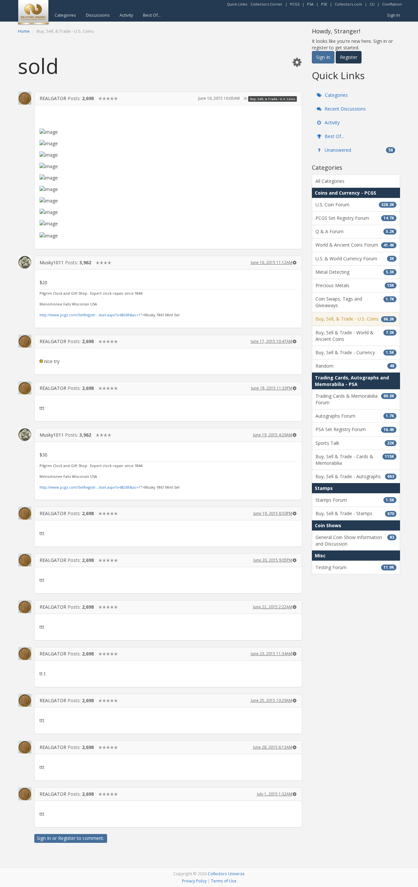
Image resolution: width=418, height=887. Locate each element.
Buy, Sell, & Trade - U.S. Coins (272, 98)
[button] (297, 62)
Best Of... (152, 15)
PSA (310, 4)
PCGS (294, 4)
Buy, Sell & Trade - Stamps (354, 513)
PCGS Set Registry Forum (354, 218)
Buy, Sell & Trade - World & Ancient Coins (354, 335)
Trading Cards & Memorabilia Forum (354, 399)
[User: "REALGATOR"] (24, 98)
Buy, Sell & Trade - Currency (354, 352)
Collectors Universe (226, 873)
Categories (65, 15)
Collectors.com (348, 4)
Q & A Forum (354, 231)
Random (354, 366)
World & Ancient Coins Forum (354, 245)
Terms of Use (223, 880)
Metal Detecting (354, 272)
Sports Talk (354, 443)
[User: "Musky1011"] (24, 262)
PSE (324, 4)
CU (372, 4)
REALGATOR (53, 98)
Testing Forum (354, 567)
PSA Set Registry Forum (354, 429)
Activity (126, 15)
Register (66, 838)
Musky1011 (52, 262)
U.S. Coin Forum (354, 204)
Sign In (393, 15)
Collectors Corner (266, 4)
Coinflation (392, 4)
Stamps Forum (354, 500)
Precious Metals (354, 285)
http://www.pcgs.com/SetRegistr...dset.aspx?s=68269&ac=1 (90, 314)
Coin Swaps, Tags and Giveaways (354, 302)
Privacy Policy (194, 880)
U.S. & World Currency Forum (354, 258)
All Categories (330, 181)
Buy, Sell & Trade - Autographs (354, 476)
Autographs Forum (354, 416)
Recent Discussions (344, 109)
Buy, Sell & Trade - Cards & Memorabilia (354, 459)
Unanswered (358, 150)
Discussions (98, 15)
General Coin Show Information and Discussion (354, 540)
